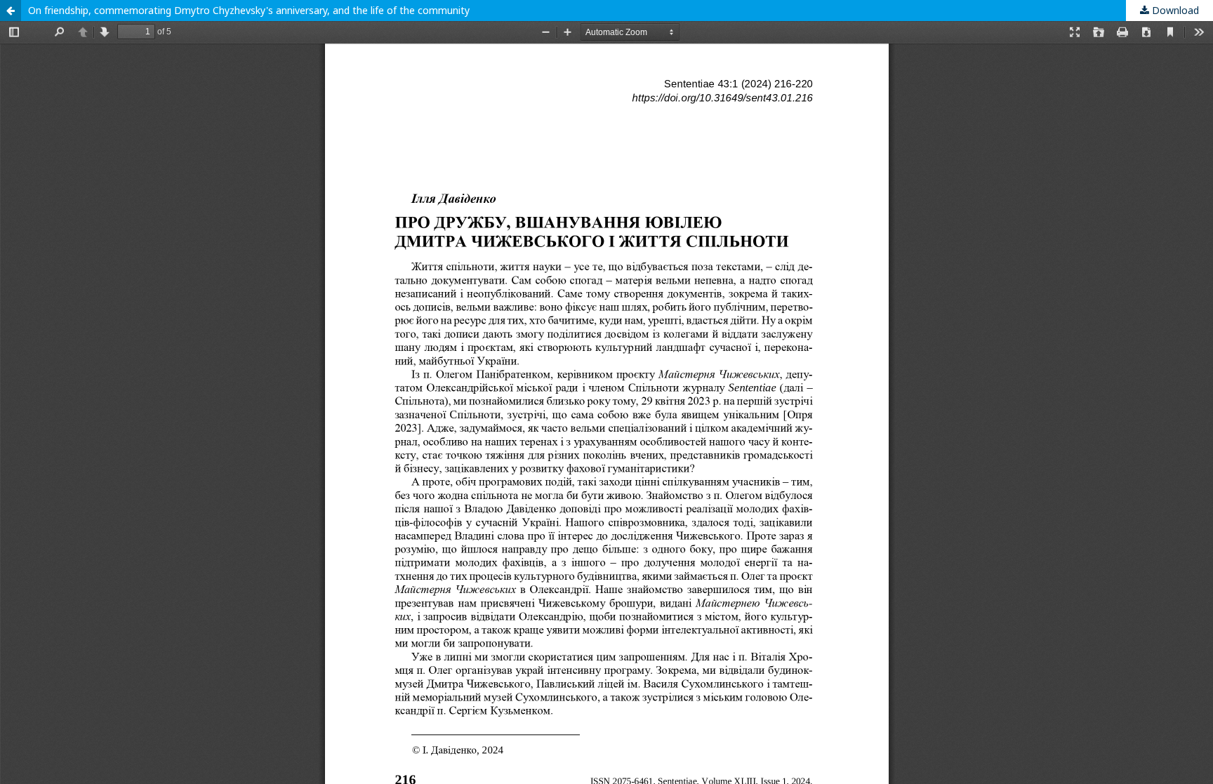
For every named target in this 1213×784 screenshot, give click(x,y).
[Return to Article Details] (10, 10)
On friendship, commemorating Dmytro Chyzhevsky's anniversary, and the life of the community (249, 10)
